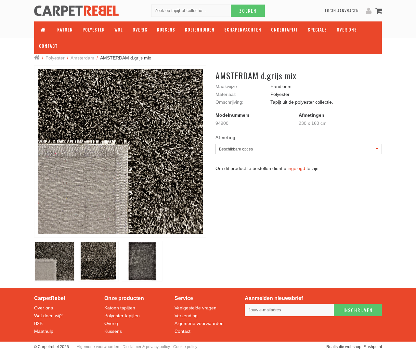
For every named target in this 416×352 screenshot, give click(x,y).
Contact (182, 331)
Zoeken (247, 10)
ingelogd (296, 168)
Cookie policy (185, 347)
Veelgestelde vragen (195, 307)
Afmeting (225, 137)
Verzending (186, 315)
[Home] (37, 58)
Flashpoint (372, 347)
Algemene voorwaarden (199, 323)
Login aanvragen (342, 10)
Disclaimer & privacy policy (146, 347)
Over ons (43, 307)
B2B (38, 323)
